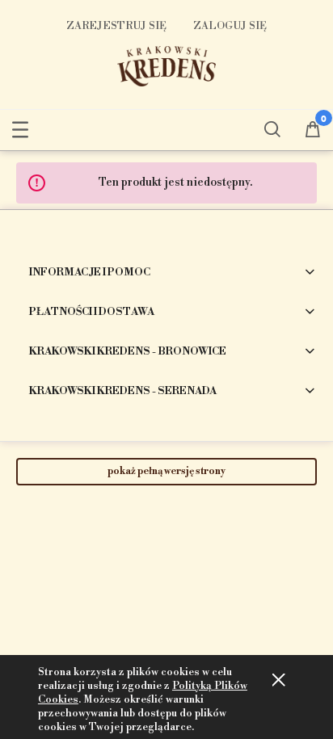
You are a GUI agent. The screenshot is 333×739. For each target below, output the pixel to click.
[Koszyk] (313, 131)
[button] (20, 126)
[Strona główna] (166, 65)
